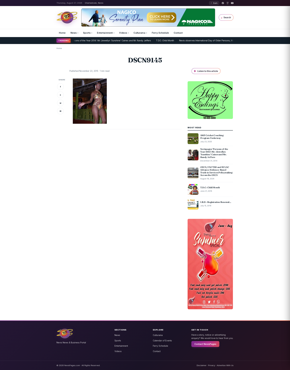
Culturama (139, 32)
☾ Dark (214, 3)
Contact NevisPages (205, 344)
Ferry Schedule (160, 32)
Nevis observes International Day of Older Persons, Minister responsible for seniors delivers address (219, 40)
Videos (123, 32)
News (74, 32)
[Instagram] (227, 3)
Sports (86, 32)
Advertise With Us (225, 365)
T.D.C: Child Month (155, 40)
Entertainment (105, 32)
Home (62, 32)
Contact (178, 32)
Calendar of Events (162, 340)
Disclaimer (201, 365)
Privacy (211, 365)
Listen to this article (206, 71)
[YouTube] (232, 3)
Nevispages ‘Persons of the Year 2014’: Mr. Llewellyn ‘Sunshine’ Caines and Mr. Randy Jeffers (94, 40)
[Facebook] (223, 3)
